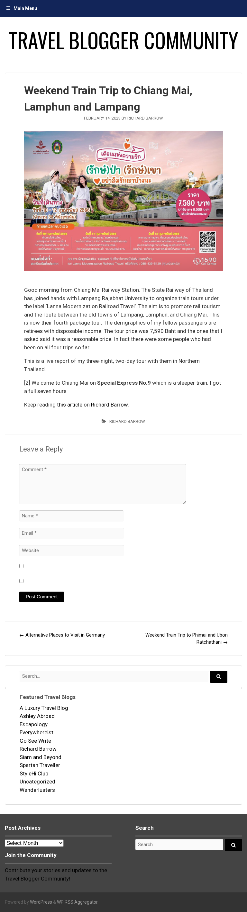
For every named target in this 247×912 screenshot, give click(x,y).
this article (69, 404)
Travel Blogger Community (123, 40)
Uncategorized (37, 781)
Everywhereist (36, 732)
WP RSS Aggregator (77, 902)
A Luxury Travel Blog (44, 708)
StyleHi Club (34, 773)
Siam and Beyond (40, 757)
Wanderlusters (37, 790)
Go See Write (35, 741)
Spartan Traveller (40, 765)
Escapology (34, 724)
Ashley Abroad (37, 716)
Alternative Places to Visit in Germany (62, 635)
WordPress (41, 902)
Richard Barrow (145, 118)
